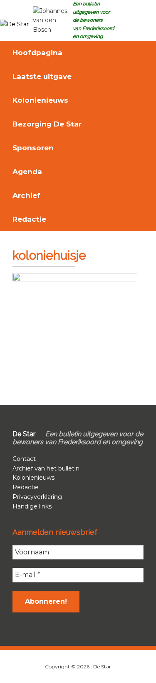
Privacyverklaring (37, 497)
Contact (24, 459)
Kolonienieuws (33, 477)
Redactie (25, 487)
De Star (102, 666)
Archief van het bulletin (45, 468)
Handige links (32, 506)
